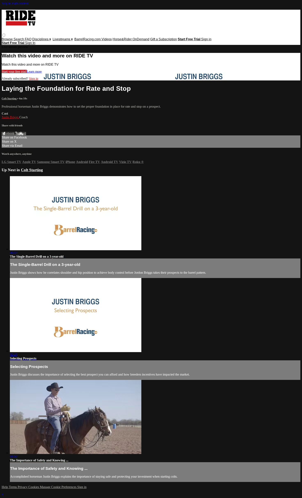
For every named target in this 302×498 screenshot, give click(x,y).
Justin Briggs (10, 117)
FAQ (28, 39)
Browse (8, 39)
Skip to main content (15, 3)
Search (19, 39)
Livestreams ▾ (63, 39)
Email (22, 133)
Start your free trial (14, 71)
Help (5, 487)
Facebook (8, 133)
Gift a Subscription (163, 39)
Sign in (206, 39)
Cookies (34, 487)
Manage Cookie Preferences (58, 487)
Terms (13, 487)
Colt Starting (9, 98)
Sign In (30, 43)
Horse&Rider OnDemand (131, 39)
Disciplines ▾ (41, 39)
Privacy (23, 487)
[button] (3, 35)
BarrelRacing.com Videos (93, 39)
